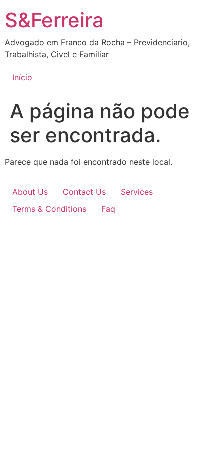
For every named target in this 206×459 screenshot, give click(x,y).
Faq (109, 209)
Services (137, 192)
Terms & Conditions (49, 209)
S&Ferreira (54, 20)
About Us (30, 192)
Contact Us (84, 192)
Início (22, 77)
